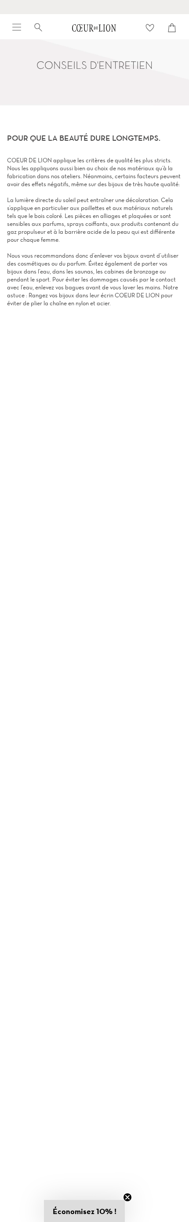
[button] (84, 1211)
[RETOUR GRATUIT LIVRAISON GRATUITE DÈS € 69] (94, 7)
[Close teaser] (127, 1197)
